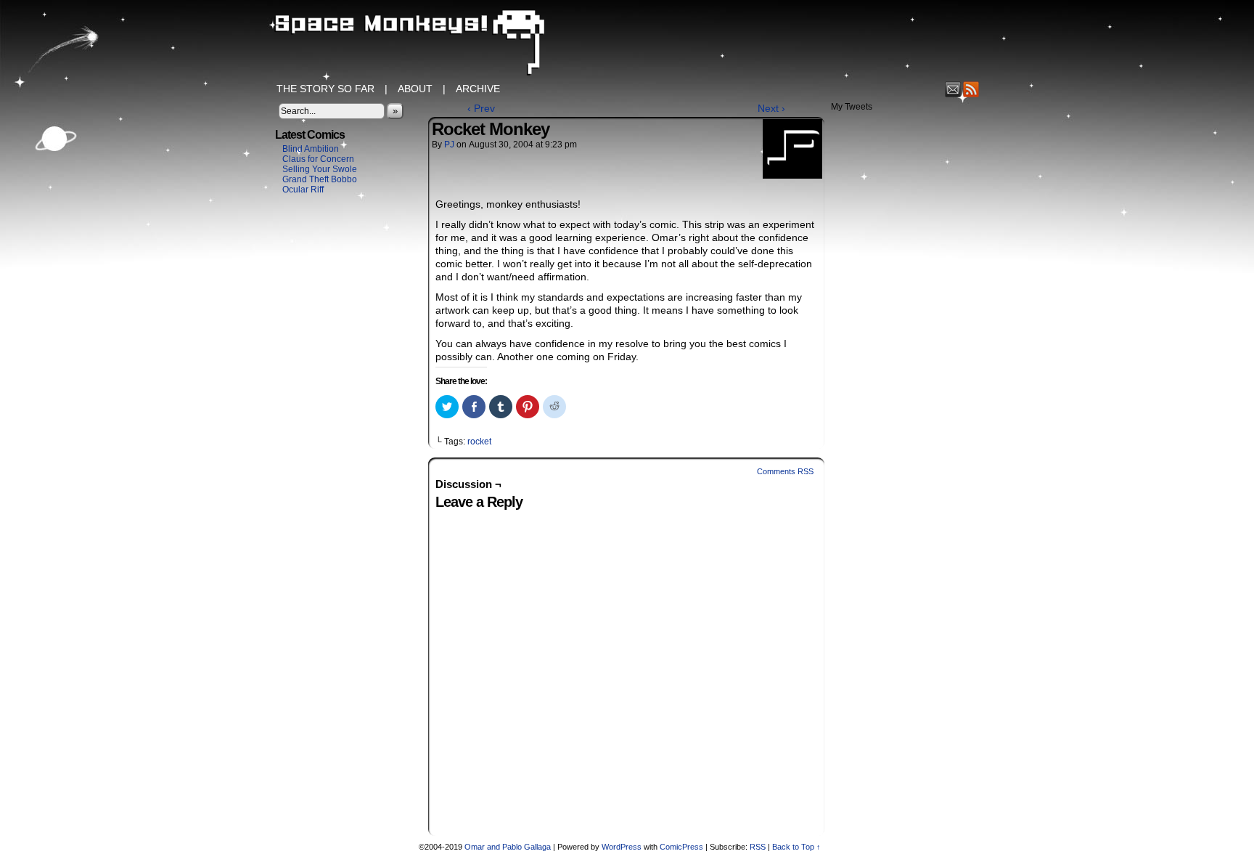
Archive (478, 88)
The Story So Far (325, 88)
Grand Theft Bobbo (319, 179)
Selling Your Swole (319, 169)
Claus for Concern (318, 159)
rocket (479, 441)
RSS (971, 89)
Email (953, 89)
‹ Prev (481, 108)
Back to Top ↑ (796, 846)
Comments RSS (785, 471)
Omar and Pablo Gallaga (507, 846)
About (415, 88)
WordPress (622, 846)
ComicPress (681, 846)
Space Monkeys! (627, 43)
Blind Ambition (310, 149)
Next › (771, 108)
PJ (449, 144)
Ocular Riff (303, 189)
